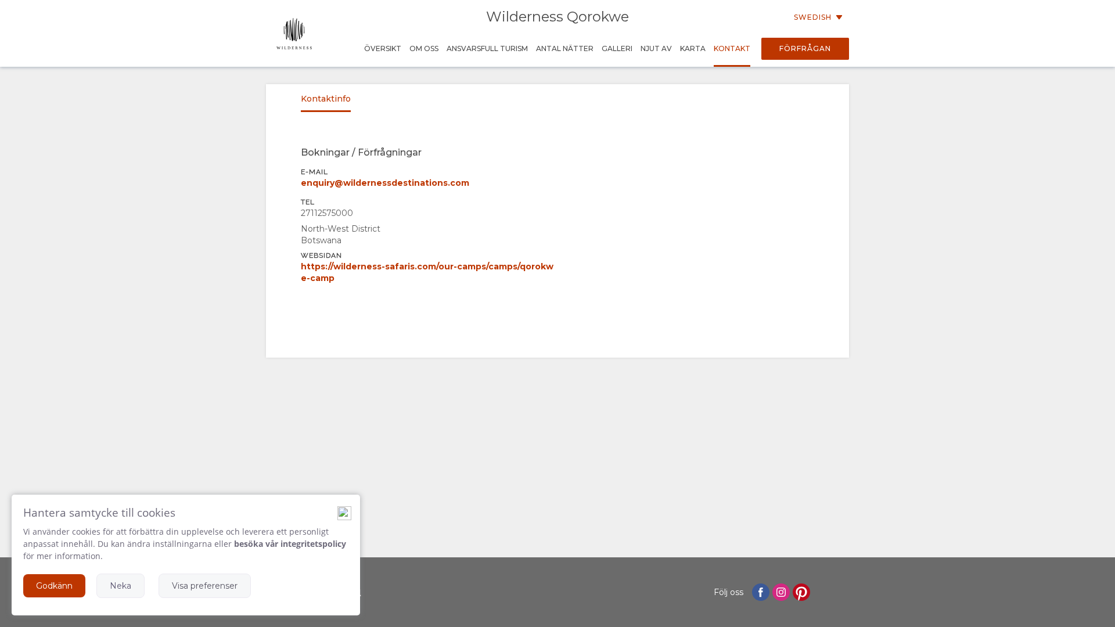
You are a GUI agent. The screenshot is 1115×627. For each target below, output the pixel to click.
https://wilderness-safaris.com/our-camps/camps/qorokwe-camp (427, 272)
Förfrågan (805, 48)
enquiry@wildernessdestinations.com (385, 183)
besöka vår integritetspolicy (290, 543)
